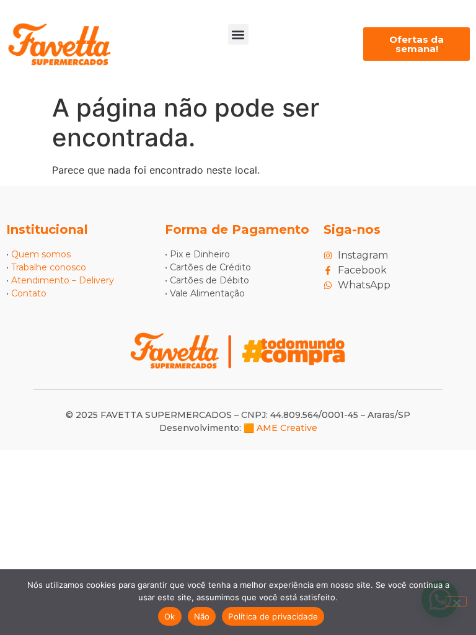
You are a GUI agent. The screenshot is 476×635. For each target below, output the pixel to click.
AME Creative (287, 427)
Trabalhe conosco (48, 267)
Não (202, 616)
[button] (238, 34)
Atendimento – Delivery (62, 280)
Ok (169, 616)
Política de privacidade (273, 616)
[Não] (456, 601)
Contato (28, 293)
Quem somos (41, 254)
